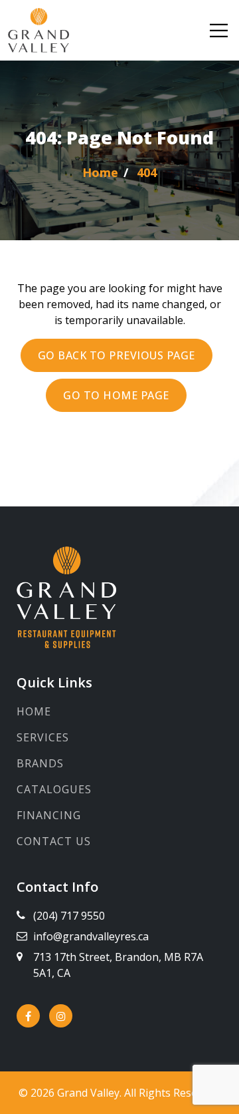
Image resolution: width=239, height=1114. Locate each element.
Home (34, 711)
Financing (49, 815)
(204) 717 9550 (69, 915)
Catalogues (54, 789)
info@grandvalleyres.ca (91, 936)
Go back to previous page (116, 355)
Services (43, 737)
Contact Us (54, 841)
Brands (40, 763)
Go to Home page (116, 395)
